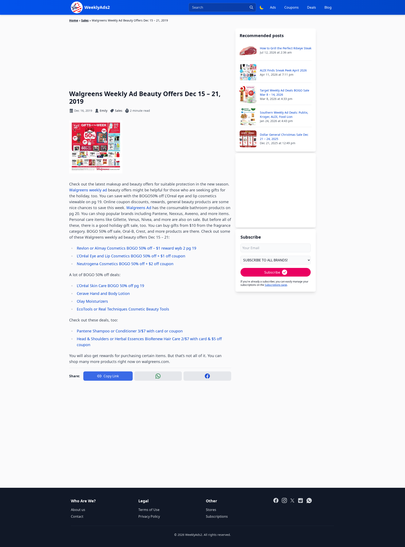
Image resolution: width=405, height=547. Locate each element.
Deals (311, 7)
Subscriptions (217, 516)
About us (78, 509)
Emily (103, 111)
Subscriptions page (276, 285)
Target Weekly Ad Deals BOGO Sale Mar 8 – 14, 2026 (284, 92)
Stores (211, 509)
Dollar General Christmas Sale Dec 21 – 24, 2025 (284, 137)
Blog (328, 7)
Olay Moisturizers (92, 301)
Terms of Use (148, 509)
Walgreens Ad (138, 207)
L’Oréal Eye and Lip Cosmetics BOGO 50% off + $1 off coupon (131, 255)
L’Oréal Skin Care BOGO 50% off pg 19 (110, 285)
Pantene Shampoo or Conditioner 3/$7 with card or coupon (130, 330)
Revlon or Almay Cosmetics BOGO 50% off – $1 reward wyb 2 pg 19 (136, 248)
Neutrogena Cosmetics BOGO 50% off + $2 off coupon (125, 263)
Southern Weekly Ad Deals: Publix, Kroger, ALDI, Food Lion (284, 114)
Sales (85, 20)
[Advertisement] (150, 53)
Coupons (291, 7)
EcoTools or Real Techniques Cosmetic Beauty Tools (123, 309)
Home (73, 20)
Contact (77, 516)
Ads (273, 7)
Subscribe (272, 272)
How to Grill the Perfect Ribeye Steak (285, 48)
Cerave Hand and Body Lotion (103, 293)
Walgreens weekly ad (88, 189)
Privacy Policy (149, 516)
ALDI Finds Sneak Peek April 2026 (283, 70)
